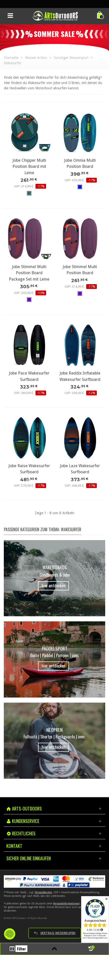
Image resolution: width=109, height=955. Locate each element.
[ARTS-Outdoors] (55, 15)
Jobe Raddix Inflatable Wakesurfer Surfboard (80, 376)
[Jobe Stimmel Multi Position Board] (80, 238)
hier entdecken (53, 585)
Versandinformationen (66, 903)
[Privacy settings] (9, 934)
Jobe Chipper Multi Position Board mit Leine (29, 166)
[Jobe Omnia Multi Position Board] (80, 132)
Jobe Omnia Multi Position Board (80, 163)
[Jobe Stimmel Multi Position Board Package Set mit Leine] (29, 238)
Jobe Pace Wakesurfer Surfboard (29, 376)
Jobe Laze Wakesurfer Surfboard (80, 468)
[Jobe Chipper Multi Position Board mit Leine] (29, 132)
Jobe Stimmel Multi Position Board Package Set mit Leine (29, 273)
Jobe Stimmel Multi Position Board (80, 269)
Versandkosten (43, 892)
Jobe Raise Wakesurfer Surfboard (29, 468)
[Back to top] (55, 949)
